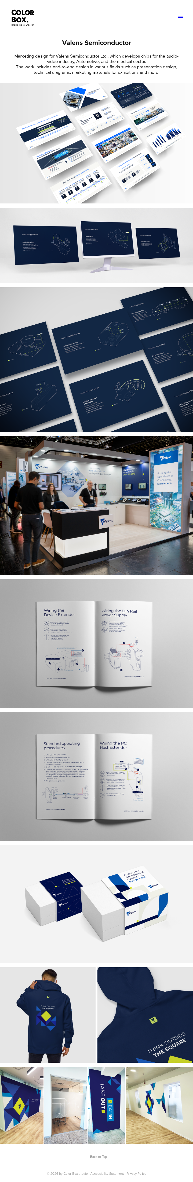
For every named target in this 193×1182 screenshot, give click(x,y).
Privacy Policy (136, 1173)
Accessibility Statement (107, 1173)
